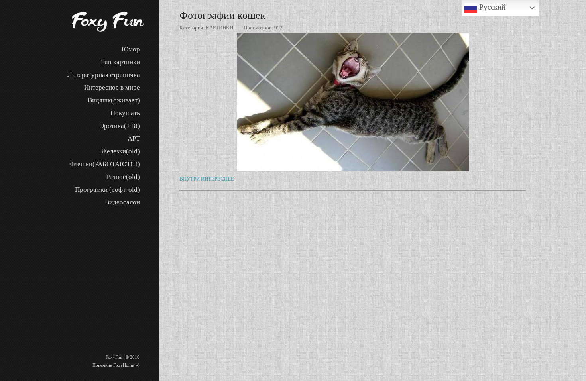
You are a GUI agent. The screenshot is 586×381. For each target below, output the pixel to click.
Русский (491, 7)
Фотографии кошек (222, 15)
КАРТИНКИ (219, 28)
